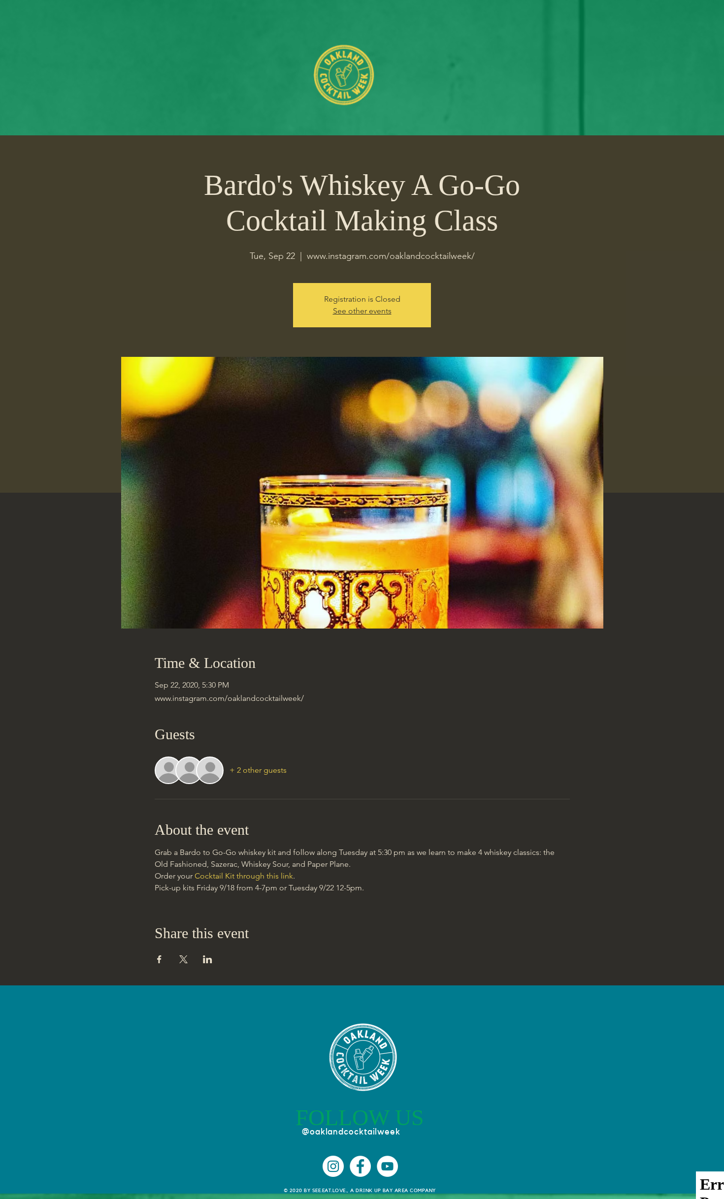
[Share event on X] (183, 959)
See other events (362, 311)
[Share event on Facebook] (159, 959)
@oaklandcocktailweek (351, 1131)
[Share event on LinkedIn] (207, 959)
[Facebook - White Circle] (360, 1166)
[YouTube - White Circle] (387, 1166)
